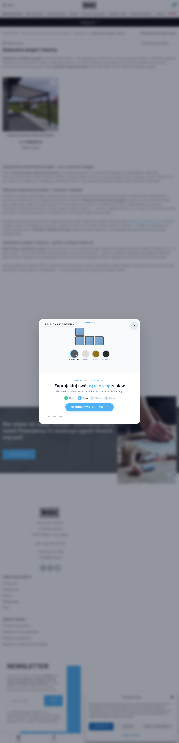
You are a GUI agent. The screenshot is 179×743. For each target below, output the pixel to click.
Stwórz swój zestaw (87, 407)
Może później (55, 416)
